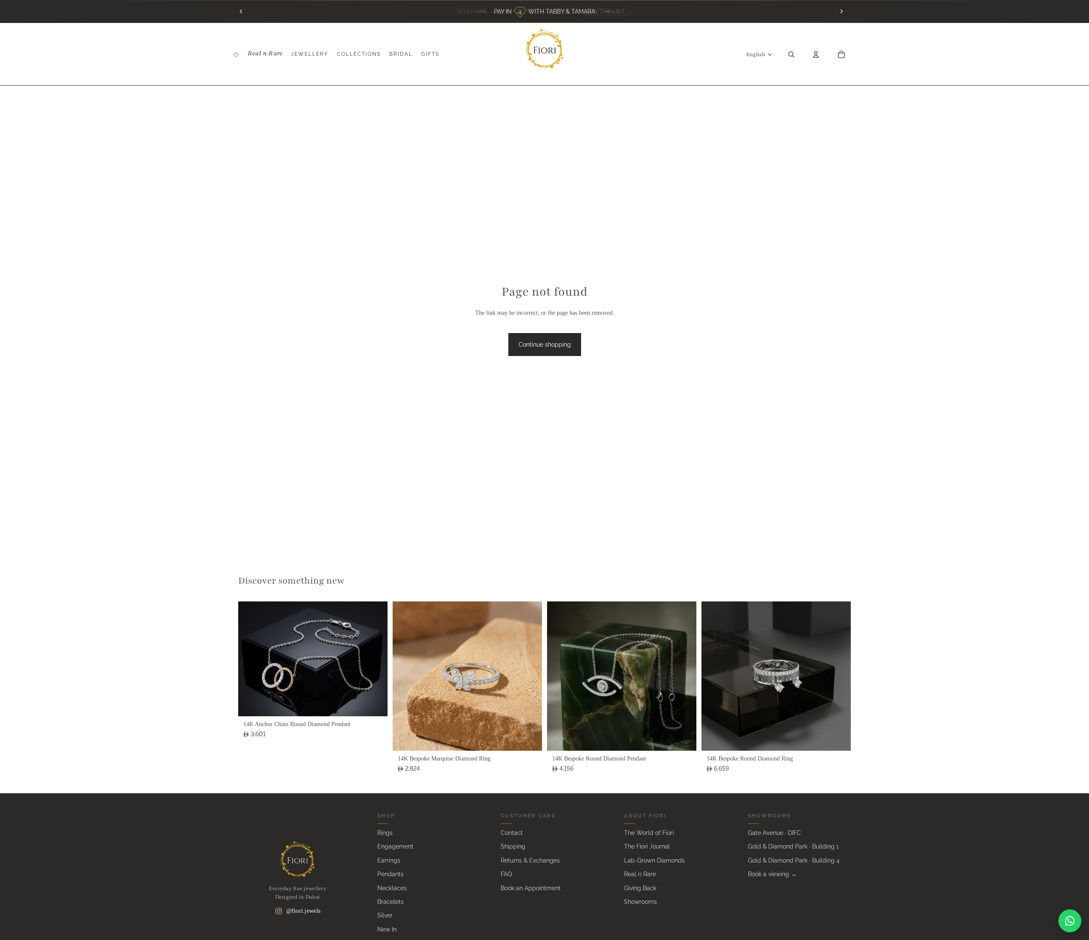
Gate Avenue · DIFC (774, 832)
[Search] (791, 54)
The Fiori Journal (647, 846)
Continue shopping (545, 344)
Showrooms (640, 901)
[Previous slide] (241, 11)
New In (386, 929)
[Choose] (374, 703)
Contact (512, 832)
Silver (385, 915)
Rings (385, 832)
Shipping (513, 846)
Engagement (395, 846)
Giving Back (640, 888)
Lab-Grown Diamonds (654, 860)
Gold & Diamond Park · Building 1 (793, 846)
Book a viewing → (772, 874)
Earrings (388, 860)
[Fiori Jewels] (297, 859)
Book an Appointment (531, 888)
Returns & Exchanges (530, 860)
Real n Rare (640, 874)
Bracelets (390, 901)
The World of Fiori (649, 832)
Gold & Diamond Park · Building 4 (794, 860)
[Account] (816, 54)
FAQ (506, 874)
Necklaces (392, 888)
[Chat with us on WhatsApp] (1069, 920)
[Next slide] (841, 11)
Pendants (390, 874)
